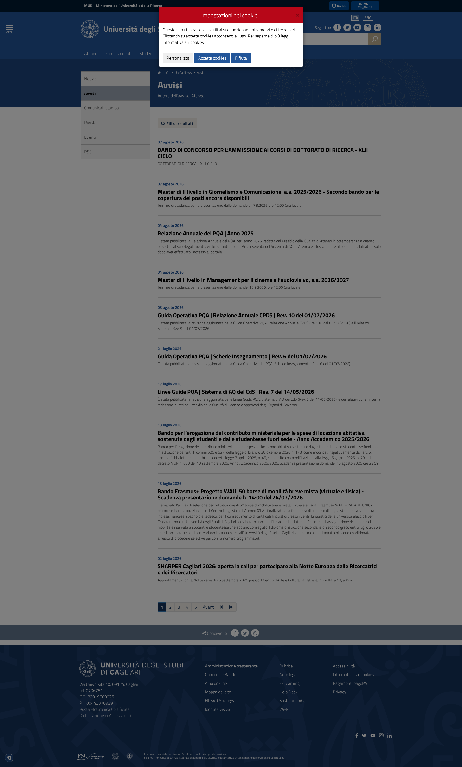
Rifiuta (241, 58)
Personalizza (178, 58)
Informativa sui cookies (183, 42)
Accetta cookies (212, 58)
